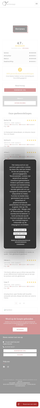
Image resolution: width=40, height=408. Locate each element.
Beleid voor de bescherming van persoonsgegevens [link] (20, 241)
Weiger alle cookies (20, 233)
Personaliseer (20, 237)
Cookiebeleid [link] (20, 244)
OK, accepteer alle (20, 230)
